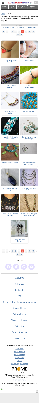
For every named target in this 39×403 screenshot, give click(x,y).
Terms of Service (19, 332)
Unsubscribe (19, 338)
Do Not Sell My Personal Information (19, 302)
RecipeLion (19, 358)
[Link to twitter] (16, 267)
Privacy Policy (19, 314)
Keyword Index (19, 308)
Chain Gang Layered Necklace (29, 189)
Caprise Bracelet (28, 111)
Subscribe (19, 326)
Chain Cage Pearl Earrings (19, 240)
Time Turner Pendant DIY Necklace (29, 163)
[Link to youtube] (31, 267)
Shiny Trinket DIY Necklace (10, 112)
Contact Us (19, 290)
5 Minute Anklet (29, 60)
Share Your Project (19, 320)
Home (3, 14)
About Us (19, 278)
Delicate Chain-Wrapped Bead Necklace (29, 214)
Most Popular (31, 27)
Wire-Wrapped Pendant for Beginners (10, 189)
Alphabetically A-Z (8, 27)
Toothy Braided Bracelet (10, 163)
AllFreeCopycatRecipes (19, 364)
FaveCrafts (19, 349)
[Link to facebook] (8, 267)
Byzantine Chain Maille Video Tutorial (10, 138)
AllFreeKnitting (19, 355)
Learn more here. (19, 380)
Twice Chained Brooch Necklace (10, 214)
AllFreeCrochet (19, 352)
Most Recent (21, 27)
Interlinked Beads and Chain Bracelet (29, 86)
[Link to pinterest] (24, 267)
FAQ (19, 296)
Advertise (19, 284)
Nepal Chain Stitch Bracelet (10, 86)
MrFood (19, 361)
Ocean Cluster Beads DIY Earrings (29, 138)
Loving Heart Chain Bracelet (10, 61)
